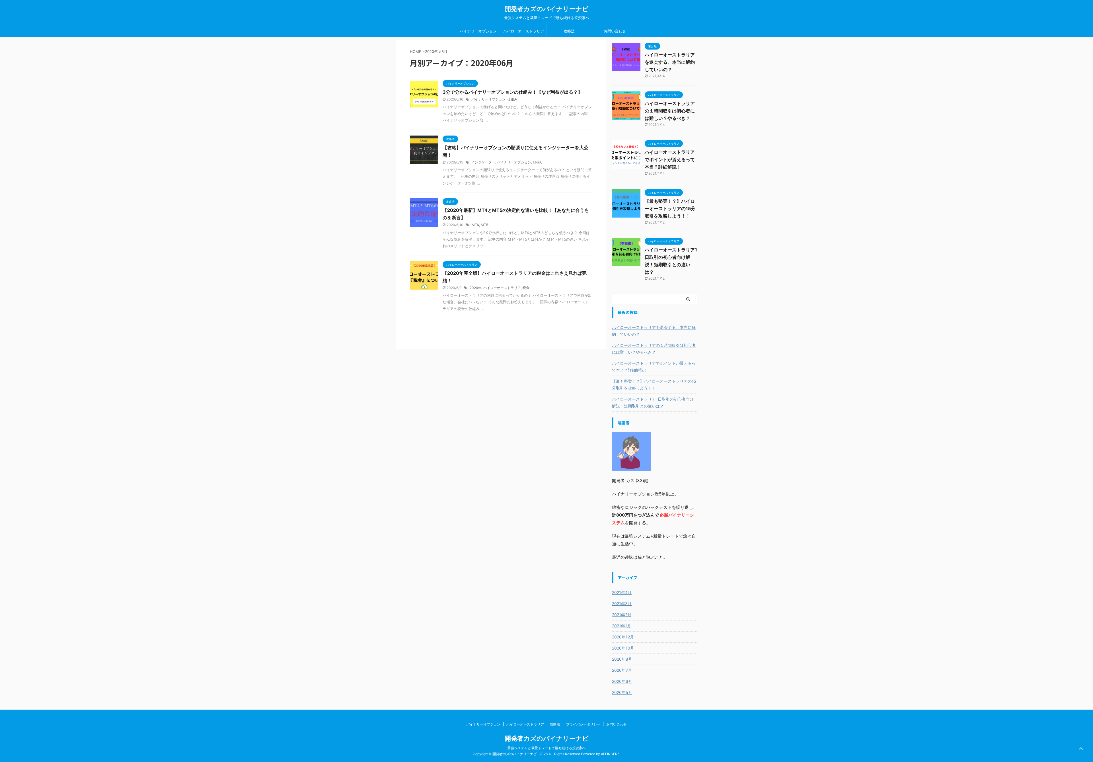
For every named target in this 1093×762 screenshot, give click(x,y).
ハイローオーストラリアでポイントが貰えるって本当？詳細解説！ (670, 159)
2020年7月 (622, 670)
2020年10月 (623, 648)
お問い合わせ (615, 31)
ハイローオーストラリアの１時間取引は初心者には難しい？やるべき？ (670, 111)
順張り (538, 162)
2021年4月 (622, 592)
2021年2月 (621, 614)
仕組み (512, 99)
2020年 (431, 51)
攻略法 (569, 31)
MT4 (475, 225)
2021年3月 (622, 603)
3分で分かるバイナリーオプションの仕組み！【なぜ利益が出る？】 (512, 92)
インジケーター (483, 162)
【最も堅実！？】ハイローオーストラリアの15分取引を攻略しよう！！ (670, 208)
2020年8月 (622, 659)
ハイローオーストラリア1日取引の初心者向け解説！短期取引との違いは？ (653, 402)
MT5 (484, 225)
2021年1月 (621, 625)
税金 (526, 288)
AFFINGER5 (610, 754)
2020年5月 (622, 692)
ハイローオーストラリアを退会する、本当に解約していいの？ (670, 62)
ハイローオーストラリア (523, 31)
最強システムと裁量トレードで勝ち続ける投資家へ (546, 748)
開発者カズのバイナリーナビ (547, 9)
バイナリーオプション (478, 31)
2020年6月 (622, 681)
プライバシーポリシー (583, 724)
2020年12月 (623, 636)
